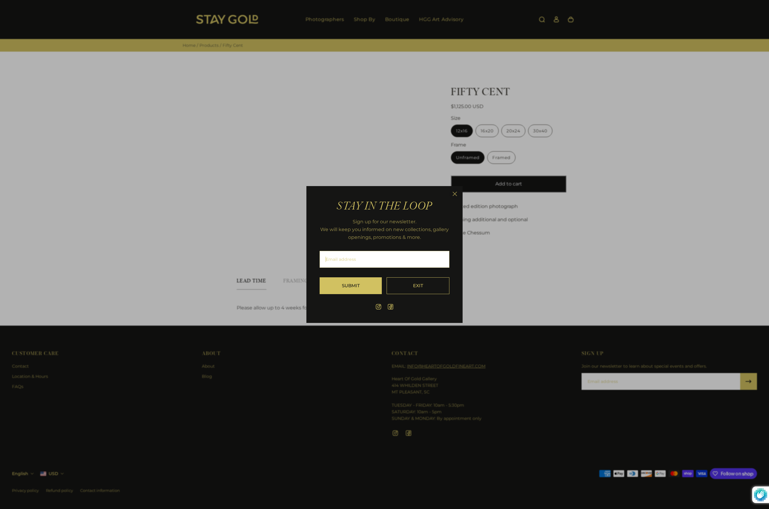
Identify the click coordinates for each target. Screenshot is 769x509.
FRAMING (296, 281)
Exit (418, 285)
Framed (501, 157)
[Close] (454, 193)
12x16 (462, 131)
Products (209, 45)
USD (53, 473)
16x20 (487, 131)
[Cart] (571, 19)
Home (190, 45)
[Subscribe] (748, 381)
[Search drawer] (542, 19)
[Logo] (227, 20)
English (20, 473)
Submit (351, 285)
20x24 (513, 131)
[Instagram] (378, 307)
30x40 (540, 131)
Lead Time (251, 281)
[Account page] (556, 19)
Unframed (467, 157)
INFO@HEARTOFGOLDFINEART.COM (446, 366)
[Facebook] (391, 307)
